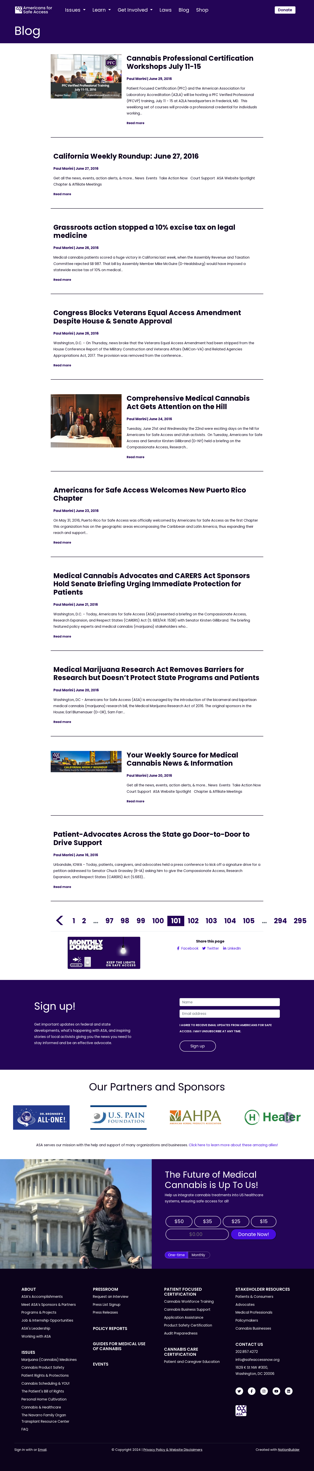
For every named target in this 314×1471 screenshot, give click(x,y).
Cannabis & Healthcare (41, 1407)
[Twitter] (239, 1391)
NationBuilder (289, 1449)
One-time (176, 1255)
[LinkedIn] (289, 1391)
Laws (166, 10)
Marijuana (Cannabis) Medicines (49, 1359)
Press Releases (105, 1312)
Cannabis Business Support (187, 1309)
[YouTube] (276, 1391)
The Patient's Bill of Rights (42, 1391)
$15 (264, 1221)
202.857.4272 (247, 1351)
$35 (207, 1221)
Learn (99, 10)
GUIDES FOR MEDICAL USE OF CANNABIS (119, 1346)
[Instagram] (264, 1391)
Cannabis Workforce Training (189, 1301)
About (28, 1289)
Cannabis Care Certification (181, 1351)
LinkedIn (234, 948)
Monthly (198, 1255)
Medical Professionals (254, 1312)
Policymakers (247, 1320)
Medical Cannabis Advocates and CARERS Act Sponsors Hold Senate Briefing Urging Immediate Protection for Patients (151, 584)
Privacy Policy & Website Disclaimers (172, 1449)
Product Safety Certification (188, 1325)
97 (109, 921)
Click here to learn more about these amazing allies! (233, 1145)
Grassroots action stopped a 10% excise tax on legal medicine (144, 231)
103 (211, 921)
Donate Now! (253, 1234)
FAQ (24, 1429)
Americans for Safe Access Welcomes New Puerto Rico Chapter (149, 494)
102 (193, 921)
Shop (202, 10)
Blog (184, 10)
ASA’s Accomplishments (42, 1296)
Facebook (189, 948)
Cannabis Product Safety (42, 1367)
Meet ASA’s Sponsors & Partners (48, 1304)
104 (230, 921)
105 (249, 921)
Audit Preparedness (181, 1333)
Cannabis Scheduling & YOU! (45, 1383)
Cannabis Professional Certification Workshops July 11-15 (190, 62)
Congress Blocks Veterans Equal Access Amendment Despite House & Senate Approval (147, 317)
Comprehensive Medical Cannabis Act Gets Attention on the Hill (188, 402)
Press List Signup (106, 1304)
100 (158, 921)
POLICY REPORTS (110, 1328)
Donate (285, 10)
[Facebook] (251, 1391)
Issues (73, 10)
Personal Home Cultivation (44, 1399)
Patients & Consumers (254, 1296)
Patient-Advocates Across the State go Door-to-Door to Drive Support (151, 838)
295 (300, 921)
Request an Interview (110, 1296)
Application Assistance (183, 1317)
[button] (26, 1117)
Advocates (245, 1304)
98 (124, 921)
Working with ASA (36, 1336)
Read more (135, 123)
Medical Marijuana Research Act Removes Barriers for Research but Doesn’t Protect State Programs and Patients (156, 674)
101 (176, 921)
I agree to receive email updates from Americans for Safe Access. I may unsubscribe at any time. (226, 1028)
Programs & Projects (38, 1312)
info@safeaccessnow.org (257, 1359)
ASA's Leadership (35, 1328)
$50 (179, 1221)
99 (140, 921)
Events (100, 1364)
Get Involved (133, 10)
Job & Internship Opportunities (47, 1320)
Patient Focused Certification (183, 1291)
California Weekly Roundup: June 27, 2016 (126, 156)
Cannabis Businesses (253, 1328)
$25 (236, 1221)
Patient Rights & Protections (45, 1375)
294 (280, 921)
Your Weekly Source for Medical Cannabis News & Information (182, 759)
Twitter (212, 948)
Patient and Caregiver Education (192, 1361)
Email (42, 1449)
